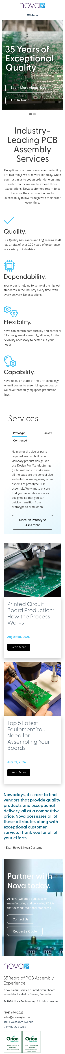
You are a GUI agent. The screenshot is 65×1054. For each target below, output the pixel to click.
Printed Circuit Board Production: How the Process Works (30, 614)
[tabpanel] (32, 489)
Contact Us (21, 919)
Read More (19, 647)
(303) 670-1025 (13, 1012)
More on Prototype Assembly (32, 522)
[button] (30, 114)
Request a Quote (25, 931)
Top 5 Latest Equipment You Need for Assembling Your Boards (28, 736)
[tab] (19, 433)
